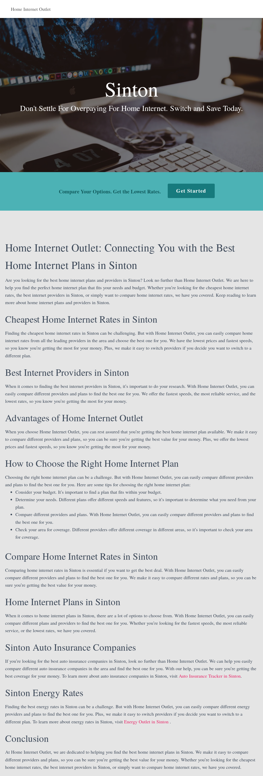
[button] (191, 191)
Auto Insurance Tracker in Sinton (210, 676)
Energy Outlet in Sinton (147, 721)
